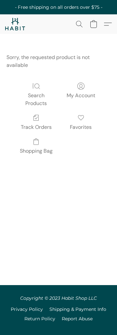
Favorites (81, 127)
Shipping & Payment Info (77, 309)
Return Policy (39, 319)
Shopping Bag (36, 150)
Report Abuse (77, 319)
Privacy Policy (27, 309)
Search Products (36, 99)
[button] (15, 24)
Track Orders (36, 127)
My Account (81, 95)
